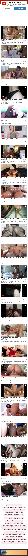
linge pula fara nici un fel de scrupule (14, 518)
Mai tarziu (7, 8)
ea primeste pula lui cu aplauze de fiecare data (14, 539)
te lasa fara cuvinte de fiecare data (14, 523)
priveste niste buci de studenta (14, 505)
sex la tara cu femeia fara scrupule (14, 520)
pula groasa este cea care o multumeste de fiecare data (14, 542)
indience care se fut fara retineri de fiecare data (14, 529)
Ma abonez (20, 8)
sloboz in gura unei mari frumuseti (14, 512)
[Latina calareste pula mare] (14, 310)
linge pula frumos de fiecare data (14, 536)
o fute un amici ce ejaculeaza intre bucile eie (14, 507)
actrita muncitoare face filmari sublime (14, 514)
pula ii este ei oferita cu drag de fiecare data (14, 534)
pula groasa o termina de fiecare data (14, 531)
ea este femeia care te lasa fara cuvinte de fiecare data (14, 526)
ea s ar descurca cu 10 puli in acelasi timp (14, 509)
